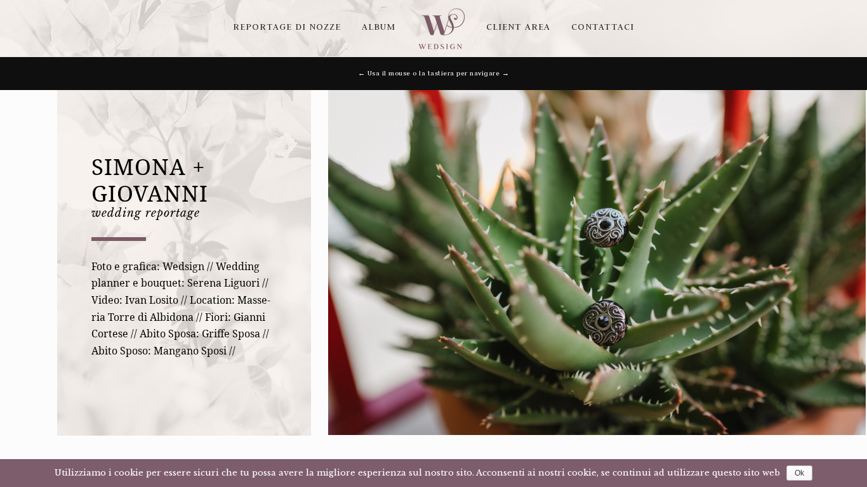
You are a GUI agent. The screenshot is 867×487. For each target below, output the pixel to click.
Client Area (518, 26)
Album (378, 26)
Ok (799, 473)
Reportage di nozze (287, 26)
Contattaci (602, 26)
